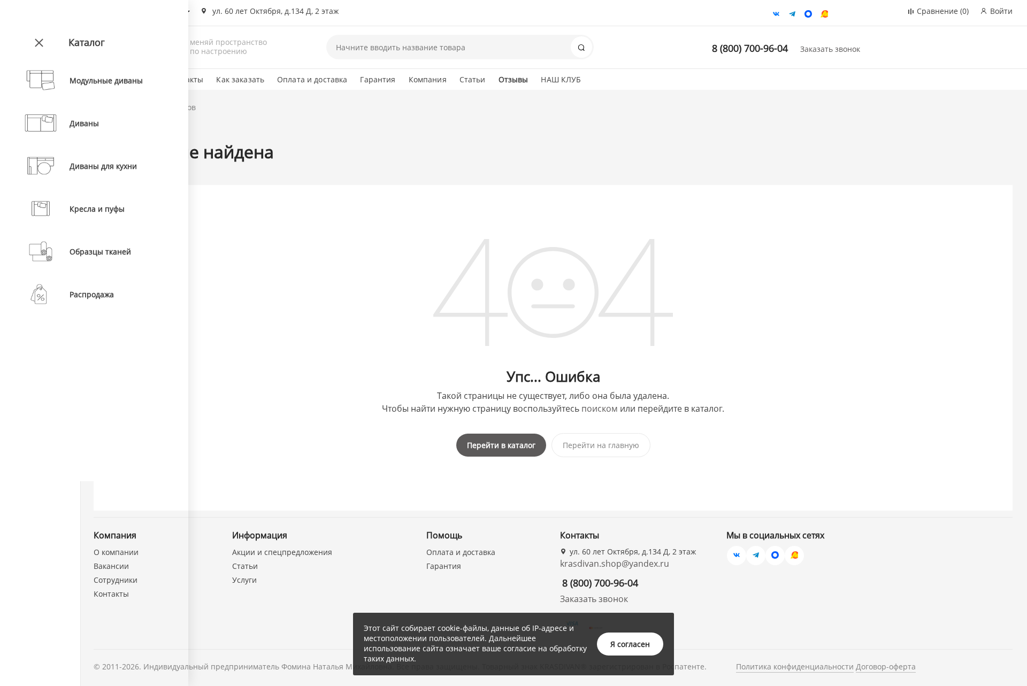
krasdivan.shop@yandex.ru (614, 563)
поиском (599, 408)
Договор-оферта (886, 666)
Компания (428, 79)
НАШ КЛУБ (561, 79)
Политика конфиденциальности (795, 666)
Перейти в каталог (501, 445)
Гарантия (377, 79)
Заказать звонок (830, 49)
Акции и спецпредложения (282, 552)
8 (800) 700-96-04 (750, 48)
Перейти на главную (601, 445)
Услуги (244, 580)
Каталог (86, 42)
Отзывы (513, 79)
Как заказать (240, 79)
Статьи (472, 79)
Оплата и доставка (312, 79)
